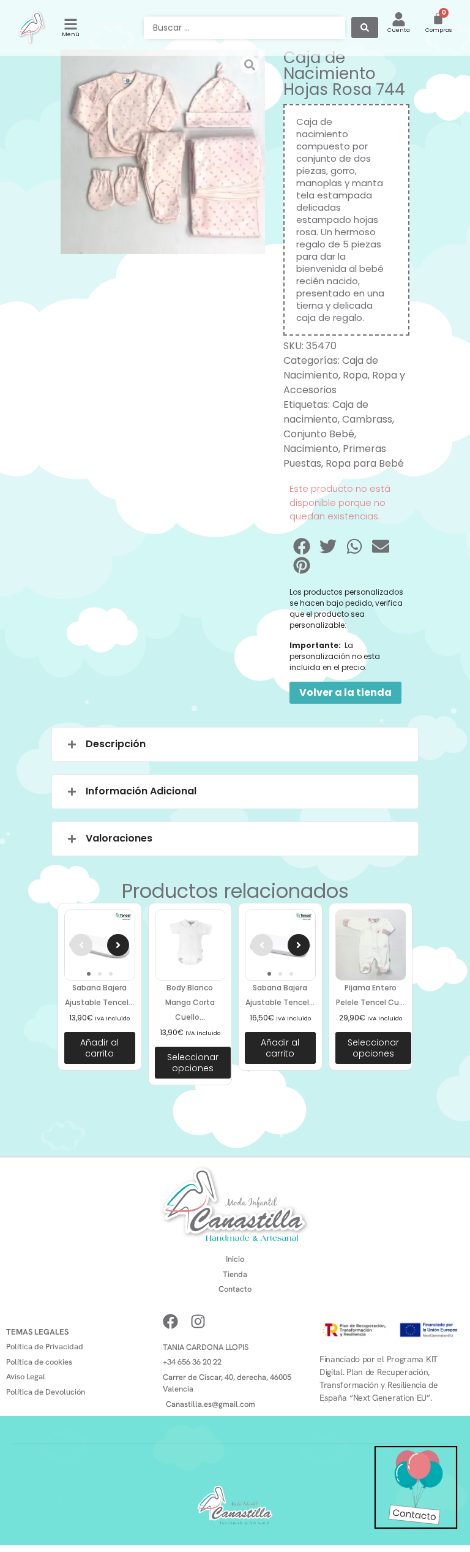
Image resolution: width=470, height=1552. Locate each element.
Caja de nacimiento (325, 411)
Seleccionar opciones (192, 1062)
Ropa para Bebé (365, 463)
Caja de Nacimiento (330, 367)
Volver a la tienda (345, 692)
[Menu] (71, 24)
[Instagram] (198, 1321)
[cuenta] (399, 19)
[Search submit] (364, 27)
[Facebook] (170, 1321)
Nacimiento (310, 449)
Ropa (355, 375)
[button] (302, 546)
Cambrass (367, 419)
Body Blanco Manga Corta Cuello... (190, 1002)
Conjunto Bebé (318, 434)
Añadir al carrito (99, 1048)
